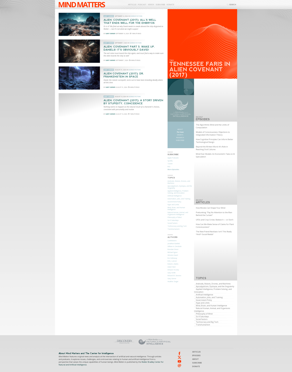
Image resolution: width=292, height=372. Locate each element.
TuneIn (170, 164)
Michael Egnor (173, 252)
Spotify (170, 161)
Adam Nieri (172, 267)
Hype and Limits (173, 205)
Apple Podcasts (173, 158)
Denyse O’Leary (173, 270)
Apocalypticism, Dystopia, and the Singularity (180, 187)
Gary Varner (110, 34)
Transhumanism (174, 229)
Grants (180, 135)
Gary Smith (172, 273)
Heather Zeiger (173, 281)
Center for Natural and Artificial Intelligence (176, 342)
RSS (169, 167)
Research (180, 137)
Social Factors (172, 223)
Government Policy (174, 202)
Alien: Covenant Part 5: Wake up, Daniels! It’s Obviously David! (129, 48)
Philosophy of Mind (174, 217)
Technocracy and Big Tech (177, 226)
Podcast (142, 4)
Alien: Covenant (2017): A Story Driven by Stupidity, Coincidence (133, 102)
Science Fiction (136, 16)
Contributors (172, 241)
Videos (151, 4)
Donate (170, 4)
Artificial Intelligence (175, 196)
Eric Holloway (172, 258)
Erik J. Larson (172, 261)
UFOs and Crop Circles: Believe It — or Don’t (214, 219)
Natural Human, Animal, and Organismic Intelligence (178, 213)
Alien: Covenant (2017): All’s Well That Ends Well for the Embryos (130, 21)
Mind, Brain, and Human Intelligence (176, 209)
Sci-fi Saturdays (173, 220)
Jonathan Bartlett (174, 244)
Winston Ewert (173, 255)
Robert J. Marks (173, 264)
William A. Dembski (174, 246)
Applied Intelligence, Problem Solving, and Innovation (178, 192)
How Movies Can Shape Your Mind (210, 208)
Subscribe (160, 4)
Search (232, 4)
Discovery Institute (106, 342)
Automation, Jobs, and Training (179, 199)
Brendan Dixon (173, 249)
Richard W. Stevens (174, 276)
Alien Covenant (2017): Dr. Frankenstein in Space (124, 75)
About (180, 129)
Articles (132, 4)
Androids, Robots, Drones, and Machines (179, 182)
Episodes (196, 355)
